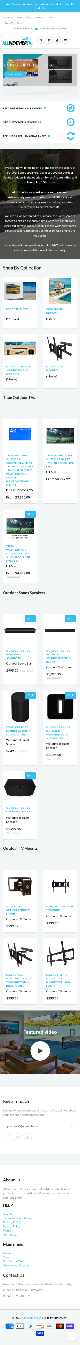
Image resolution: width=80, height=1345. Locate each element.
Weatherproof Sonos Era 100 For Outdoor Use (18, 731)
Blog (52, 17)
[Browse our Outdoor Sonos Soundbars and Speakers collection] (20, 342)
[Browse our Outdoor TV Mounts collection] (60, 348)
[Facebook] (8, 1137)
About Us (8, 17)
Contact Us (41, 17)
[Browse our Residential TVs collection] (20, 286)
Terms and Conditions (17, 1218)
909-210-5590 (25, 28)
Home (7, 1253)
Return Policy (24, 17)
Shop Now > (15, 74)
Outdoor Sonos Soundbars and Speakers (18, 370)
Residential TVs (17, 309)
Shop (6, 1257)
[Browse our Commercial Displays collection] (60, 290)
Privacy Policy (12, 1222)
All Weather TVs (31, 1317)
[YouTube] (28, 1137)
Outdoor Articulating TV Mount (18, 910)
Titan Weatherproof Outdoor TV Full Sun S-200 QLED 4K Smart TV (18, 553)
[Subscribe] (71, 1126)
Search (7, 1214)
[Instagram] (18, 1137)
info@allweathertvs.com (52, 28)
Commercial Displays (16, 1265)
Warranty (9, 1230)
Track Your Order (14, 23)
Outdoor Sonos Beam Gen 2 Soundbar (18, 654)
